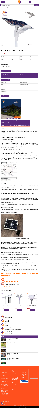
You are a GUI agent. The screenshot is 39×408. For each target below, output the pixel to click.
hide (17, 120)
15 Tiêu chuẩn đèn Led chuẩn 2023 (12, 338)
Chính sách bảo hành (5, 124)
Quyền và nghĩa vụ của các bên (15, 371)
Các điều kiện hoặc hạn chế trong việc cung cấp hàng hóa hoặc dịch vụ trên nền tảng (15, 378)
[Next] (38, 302)
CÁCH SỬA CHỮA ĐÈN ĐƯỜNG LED (12, 353)
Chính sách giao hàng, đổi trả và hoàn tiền (15, 374)
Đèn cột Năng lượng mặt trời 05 (32, 305)
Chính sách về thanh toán (15, 382)
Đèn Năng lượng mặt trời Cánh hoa (19, 306)
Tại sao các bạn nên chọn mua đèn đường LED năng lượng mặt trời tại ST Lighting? (15, 125)
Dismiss (30, 407)
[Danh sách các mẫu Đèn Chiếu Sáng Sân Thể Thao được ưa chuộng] (3, 362)
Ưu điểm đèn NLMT (5, 122)
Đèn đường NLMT (16, 7)
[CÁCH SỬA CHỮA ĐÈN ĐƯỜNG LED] (3, 354)
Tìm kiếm (36, 5)
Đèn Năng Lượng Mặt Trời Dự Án (8, 7)
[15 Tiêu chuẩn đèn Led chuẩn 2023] (3, 339)
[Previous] (1, 302)
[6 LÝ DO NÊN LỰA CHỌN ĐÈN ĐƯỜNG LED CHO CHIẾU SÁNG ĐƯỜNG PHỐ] (3, 359)
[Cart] (30, 2)
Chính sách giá (14, 384)
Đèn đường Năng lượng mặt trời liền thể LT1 (6, 306)
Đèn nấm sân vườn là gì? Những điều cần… (13, 342)
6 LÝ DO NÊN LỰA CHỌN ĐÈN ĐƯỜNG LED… (13, 358)
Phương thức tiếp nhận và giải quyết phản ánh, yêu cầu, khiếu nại (14, 387)
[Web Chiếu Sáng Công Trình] (19, 2)
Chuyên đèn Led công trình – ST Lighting (24, 374)
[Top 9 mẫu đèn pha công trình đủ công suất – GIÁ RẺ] (3, 350)
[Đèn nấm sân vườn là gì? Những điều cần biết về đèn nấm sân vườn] (3, 344)
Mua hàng (6, 310)
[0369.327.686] (3, 403)
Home (2, 7)
